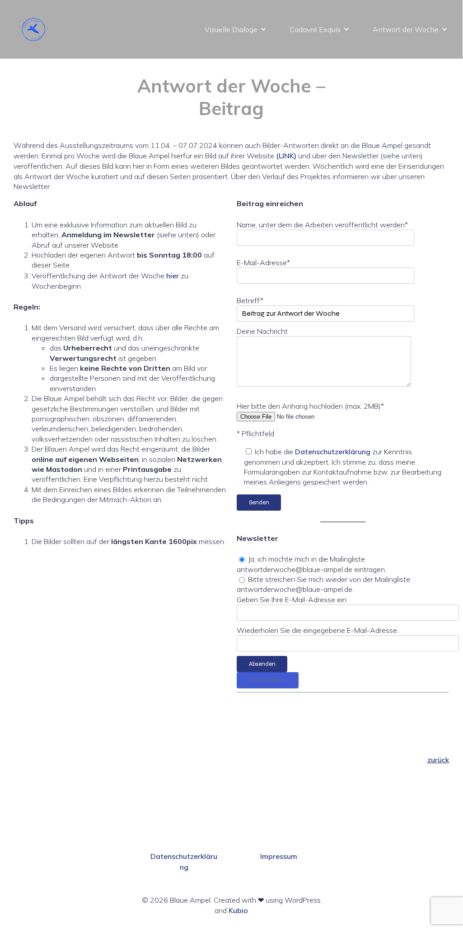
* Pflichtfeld (255, 433)
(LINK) (286, 155)
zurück (438, 759)
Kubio (238, 910)
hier (172, 275)
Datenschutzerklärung (332, 451)
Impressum (278, 856)
